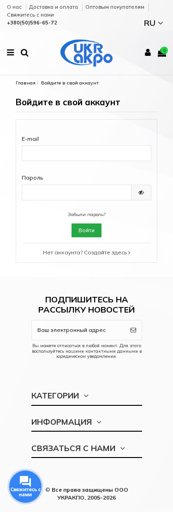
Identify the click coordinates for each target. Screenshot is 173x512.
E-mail (30, 138)
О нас (15, 7)
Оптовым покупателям (115, 7)
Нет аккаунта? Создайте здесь (85, 252)
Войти (86, 230)
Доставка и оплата (54, 7)
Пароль (32, 177)
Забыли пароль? (87, 214)
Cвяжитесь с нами (30, 15)
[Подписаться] (133, 330)
